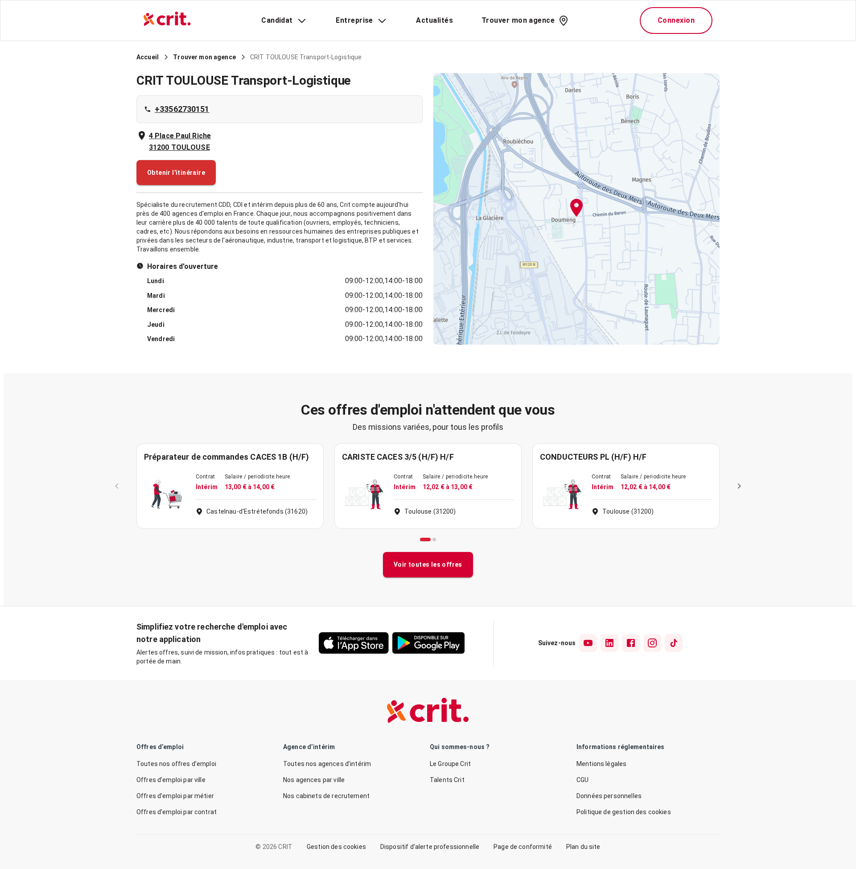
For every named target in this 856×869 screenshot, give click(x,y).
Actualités (434, 20)
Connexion (676, 20)
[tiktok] (674, 643)
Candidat (277, 20)
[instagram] (652, 643)
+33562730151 (182, 109)
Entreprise (354, 20)
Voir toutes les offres (428, 564)
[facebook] (631, 643)
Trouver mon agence (518, 20)
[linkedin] (609, 643)
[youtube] (588, 643)
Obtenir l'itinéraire (176, 172)
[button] (576, 209)
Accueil (147, 57)
